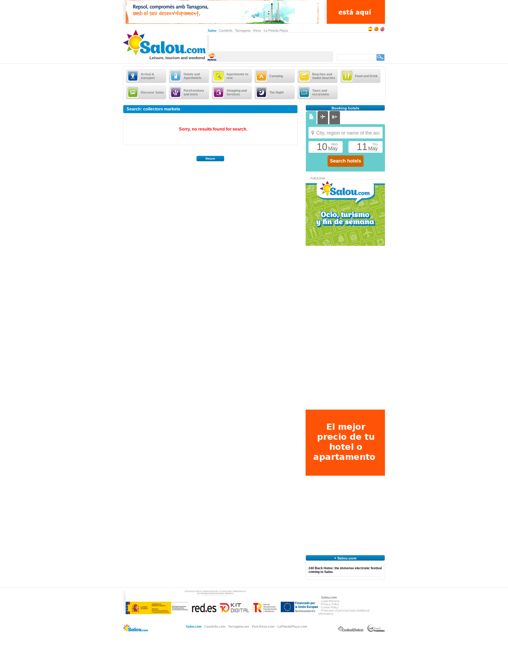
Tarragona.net (238, 626)
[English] (382, 31)
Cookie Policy (329, 607)
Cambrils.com (214, 626)
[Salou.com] (164, 54)
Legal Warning (330, 601)
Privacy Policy (330, 604)
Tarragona (243, 31)
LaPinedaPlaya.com (292, 626)
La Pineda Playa (276, 31)
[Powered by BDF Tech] (376, 631)
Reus (257, 31)
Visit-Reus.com (263, 626)
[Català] (376, 31)
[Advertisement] (271, 42)
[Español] (370, 31)
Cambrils (226, 31)
